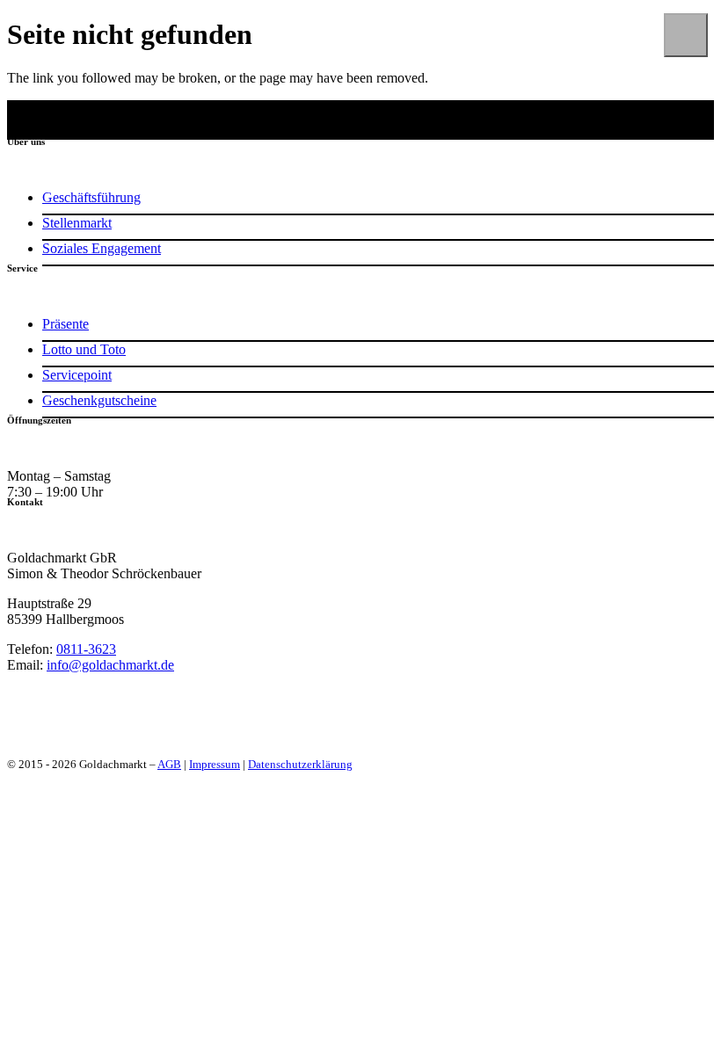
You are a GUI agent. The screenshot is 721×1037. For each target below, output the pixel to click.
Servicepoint (77, 374)
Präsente (65, 323)
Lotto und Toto (84, 349)
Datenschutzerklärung (300, 764)
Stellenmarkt (77, 222)
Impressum (214, 764)
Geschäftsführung (91, 197)
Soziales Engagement (101, 248)
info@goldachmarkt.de (110, 664)
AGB (169, 764)
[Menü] (686, 35)
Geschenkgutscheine (99, 400)
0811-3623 (86, 649)
